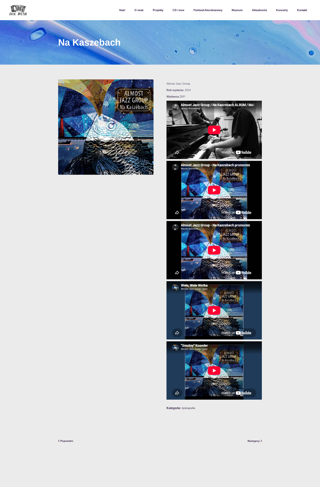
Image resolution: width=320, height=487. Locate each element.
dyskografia (188, 407)
